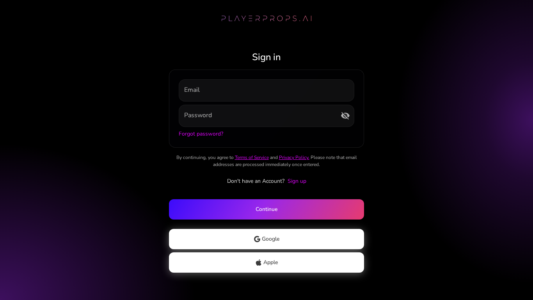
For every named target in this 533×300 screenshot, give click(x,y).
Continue (266, 209)
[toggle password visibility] (345, 115)
